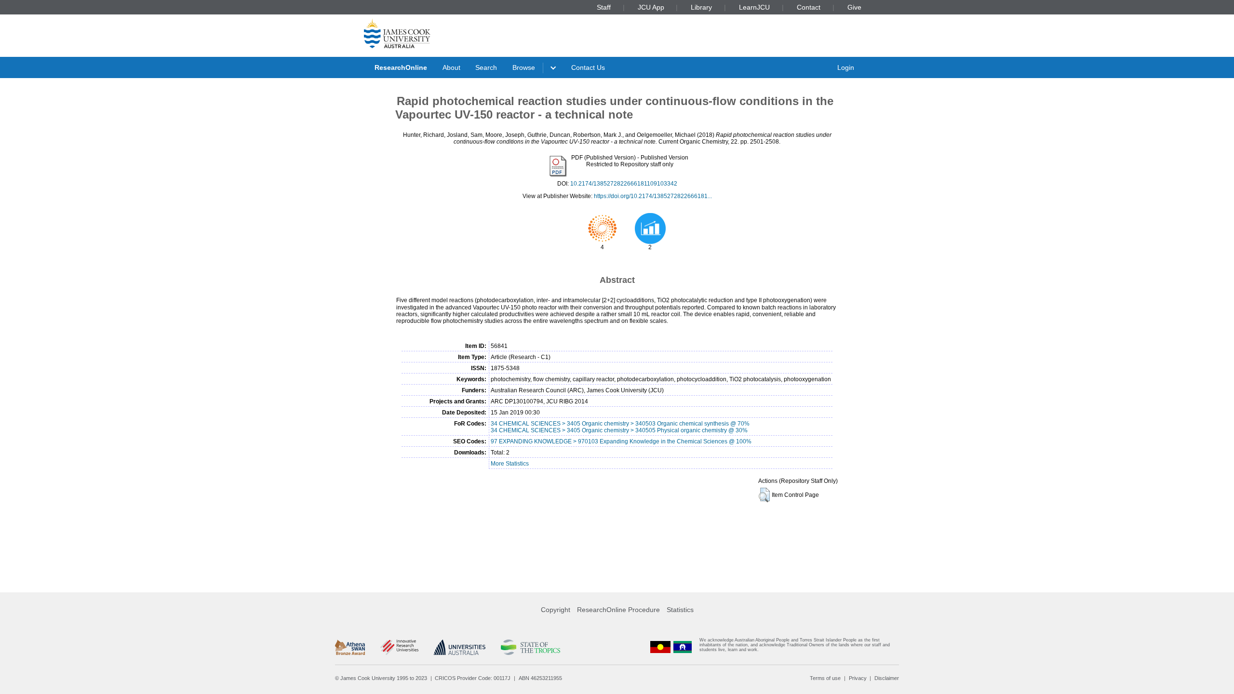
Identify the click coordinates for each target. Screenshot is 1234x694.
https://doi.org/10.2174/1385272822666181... (653, 196)
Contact (808, 7)
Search (486, 67)
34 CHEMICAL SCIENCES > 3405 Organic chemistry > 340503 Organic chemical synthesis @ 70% (620, 423)
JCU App (651, 7)
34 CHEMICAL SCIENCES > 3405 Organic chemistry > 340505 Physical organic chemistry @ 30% (619, 430)
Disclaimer (886, 678)
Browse (523, 67)
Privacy (858, 678)
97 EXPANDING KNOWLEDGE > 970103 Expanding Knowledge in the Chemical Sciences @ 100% (621, 441)
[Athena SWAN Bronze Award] (350, 647)
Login (845, 67)
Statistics (680, 610)
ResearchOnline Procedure (618, 610)
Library (701, 7)
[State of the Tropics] (530, 647)
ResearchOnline (401, 67)
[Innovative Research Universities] (399, 647)
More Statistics (510, 463)
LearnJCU (754, 7)
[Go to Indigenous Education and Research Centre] (660, 647)
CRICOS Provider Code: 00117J (472, 678)
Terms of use (825, 678)
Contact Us (588, 67)
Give (854, 7)
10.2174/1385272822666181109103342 (623, 183)
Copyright (555, 610)
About (451, 67)
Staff (604, 7)
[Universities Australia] (459, 647)
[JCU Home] (397, 33)
